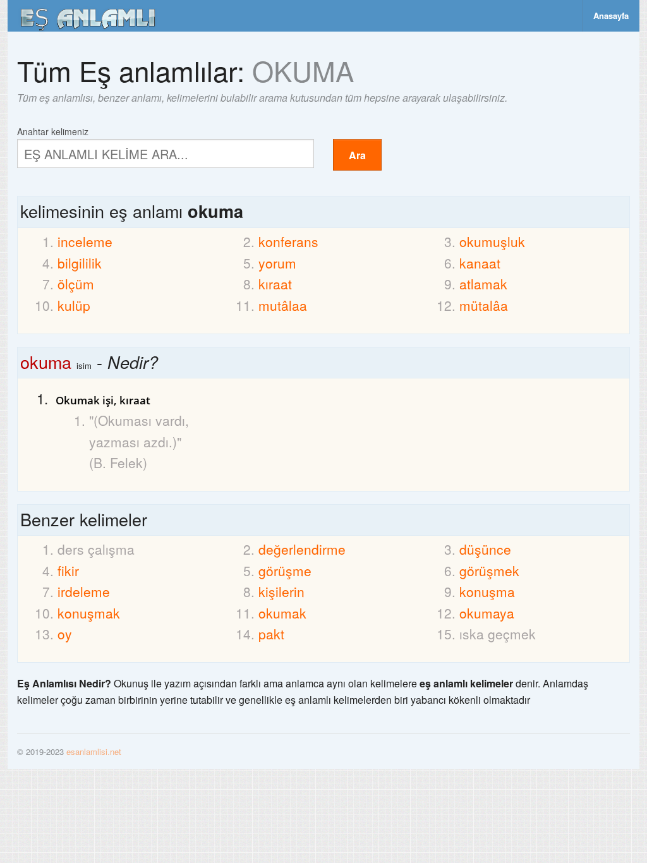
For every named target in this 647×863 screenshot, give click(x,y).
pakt (271, 633)
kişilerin (281, 591)
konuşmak (88, 612)
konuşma (487, 591)
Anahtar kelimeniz (52, 130)
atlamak (483, 283)
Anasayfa (611, 15)
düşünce (485, 549)
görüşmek (489, 570)
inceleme (84, 241)
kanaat (479, 262)
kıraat (275, 283)
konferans (288, 241)
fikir (68, 570)
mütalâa (483, 305)
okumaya (486, 612)
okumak (282, 612)
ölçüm (75, 283)
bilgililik (79, 262)
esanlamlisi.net (93, 751)
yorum (277, 262)
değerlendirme (302, 549)
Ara (357, 155)
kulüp (73, 305)
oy (64, 633)
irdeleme (83, 591)
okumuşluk (492, 241)
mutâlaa (282, 305)
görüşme (284, 570)
